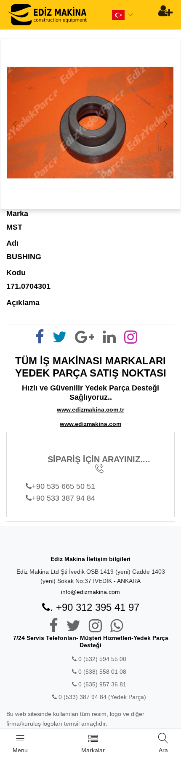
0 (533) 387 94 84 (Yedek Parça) (102, 697)
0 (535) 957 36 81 (101, 684)
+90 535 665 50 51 (63, 486)
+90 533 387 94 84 (63, 498)
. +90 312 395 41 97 (94, 607)
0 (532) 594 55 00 (101, 659)
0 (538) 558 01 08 (101, 671)
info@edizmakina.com (90, 591)
